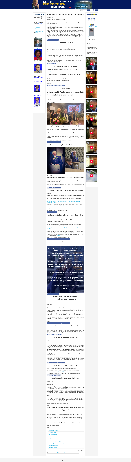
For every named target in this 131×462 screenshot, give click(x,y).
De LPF (91, 24)
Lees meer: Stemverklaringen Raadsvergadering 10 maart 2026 (58, 323)
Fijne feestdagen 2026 (53, 434)
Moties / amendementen (39, 31)
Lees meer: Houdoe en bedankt (53, 293)
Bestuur (36, 32)
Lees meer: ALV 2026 (51, 63)
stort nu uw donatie (91, 14)
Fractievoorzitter (37, 48)
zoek (88, 10)
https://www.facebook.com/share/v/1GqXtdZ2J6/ (55, 371)
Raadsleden (37, 27)
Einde (78, 452)
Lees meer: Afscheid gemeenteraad (54, 187)
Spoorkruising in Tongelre (53, 430)
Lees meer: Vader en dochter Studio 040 (55, 334)
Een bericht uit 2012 (52, 432)
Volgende (73, 452)
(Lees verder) (40, 23)
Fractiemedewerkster (38, 61)
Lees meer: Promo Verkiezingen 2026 (54, 375)
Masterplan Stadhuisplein (53, 447)
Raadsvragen (37, 30)
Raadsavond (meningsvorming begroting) (56, 443)
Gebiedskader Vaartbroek (53, 445)
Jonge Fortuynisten (37, 95)
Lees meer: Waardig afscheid (53, 39)
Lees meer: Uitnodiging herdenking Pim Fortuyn (56, 85)
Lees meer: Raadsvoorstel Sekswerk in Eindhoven (56, 362)
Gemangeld (58, 235)
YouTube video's (38, 33)
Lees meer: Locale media (52, 212)
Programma (37, 28)
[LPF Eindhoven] (62, 4)
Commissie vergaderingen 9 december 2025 (57, 436)
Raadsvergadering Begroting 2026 (55, 441)
